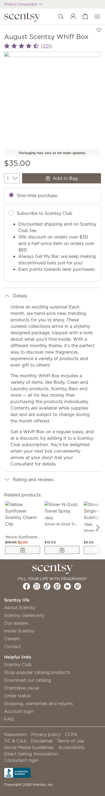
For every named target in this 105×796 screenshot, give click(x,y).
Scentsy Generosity (24, 615)
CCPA (71, 734)
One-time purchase (37, 195)
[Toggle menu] (95, 16)
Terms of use (70, 741)
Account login (19, 711)
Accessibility (71, 747)
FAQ (9, 719)
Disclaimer (42, 741)
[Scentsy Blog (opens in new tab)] (77, 586)
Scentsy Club (18, 664)
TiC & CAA (15, 741)
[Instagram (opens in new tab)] (36, 586)
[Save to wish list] (99, 29)
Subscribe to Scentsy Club (44, 213)
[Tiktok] (47, 586)
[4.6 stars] (21, 46)
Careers (12, 639)
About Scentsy (19, 607)
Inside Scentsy (19, 631)
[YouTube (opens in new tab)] (67, 586)
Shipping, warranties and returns (38, 703)
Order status (17, 696)
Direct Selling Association (31, 754)
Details (20, 296)
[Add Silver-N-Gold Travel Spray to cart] (61, 550)
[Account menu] (70, 17)
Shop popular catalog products (37, 672)
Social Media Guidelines (29, 747)
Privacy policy (46, 734)
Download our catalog (27, 680)
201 (46, 46)
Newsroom (15, 734)
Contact (12, 646)
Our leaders (16, 623)
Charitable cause (21, 688)
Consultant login (21, 760)
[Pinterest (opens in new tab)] (57, 586)
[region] (52, 100)
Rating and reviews (33, 479)
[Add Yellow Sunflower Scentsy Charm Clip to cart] (22, 550)
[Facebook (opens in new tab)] (26, 586)
